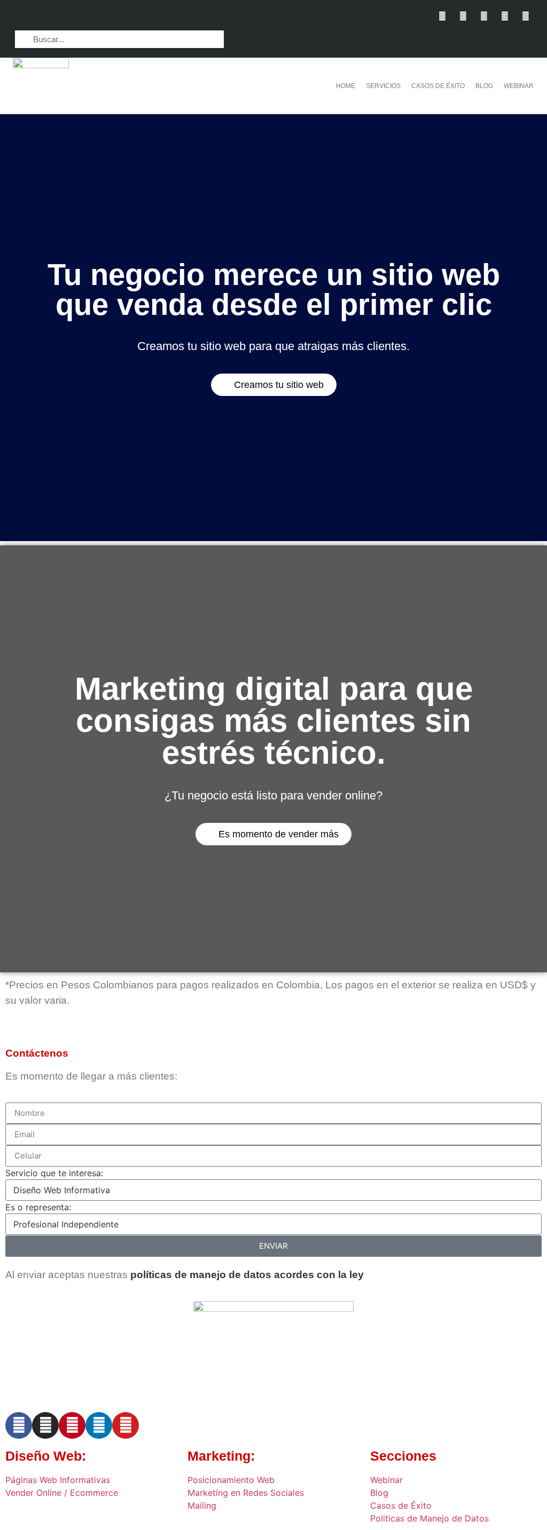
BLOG (484, 86)
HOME (345, 86)
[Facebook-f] (442, 15)
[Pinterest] (505, 15)
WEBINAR (519, 86)
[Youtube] (525, 15)
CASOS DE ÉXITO (438, 86)
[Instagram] (462, 15)
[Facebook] (18, 1425)
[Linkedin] (483, 15)
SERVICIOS (383, 86)
